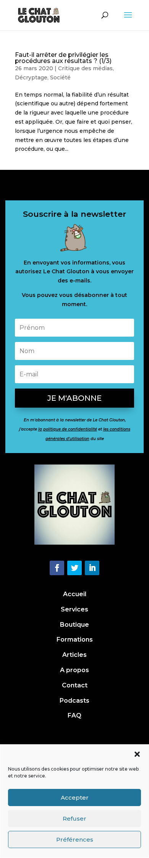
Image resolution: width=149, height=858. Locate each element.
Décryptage (31, 77)
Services (74, 609)
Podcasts (74, 700)
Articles (74, 654)
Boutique (74, 624)
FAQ (74, 715)
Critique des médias (85, 68)
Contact (74, 685)
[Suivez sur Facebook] (57, 568)
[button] (137, 754)
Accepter (75, 797)
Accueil (74, 594)
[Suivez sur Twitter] (74, 568)
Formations (75, 639)
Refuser (74, 818)
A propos (74, 670)
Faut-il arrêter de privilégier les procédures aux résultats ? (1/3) (63, 58)
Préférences (74, 839)
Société (60, 77)
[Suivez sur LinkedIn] (92, 568)
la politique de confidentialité (67, 429)
